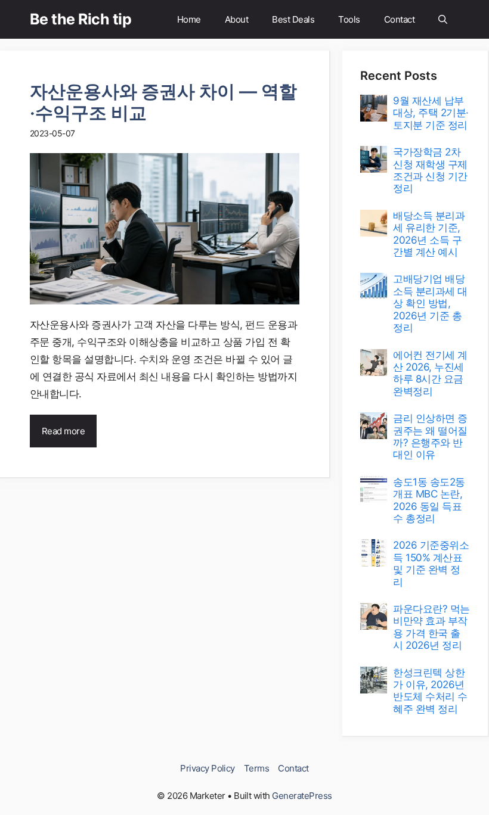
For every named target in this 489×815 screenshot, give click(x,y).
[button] (442, 19)
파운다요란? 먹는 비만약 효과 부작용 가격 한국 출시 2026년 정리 (431, 627)
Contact (399, 19)
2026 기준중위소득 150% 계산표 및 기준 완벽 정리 (431, 563)
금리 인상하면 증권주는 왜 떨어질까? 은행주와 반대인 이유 (430, 436)
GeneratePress (302, 795)
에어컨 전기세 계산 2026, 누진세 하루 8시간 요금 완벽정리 (430, 373)
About (236, 19)
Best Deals (293, 19)
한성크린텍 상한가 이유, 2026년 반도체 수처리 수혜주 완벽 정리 (430, 691)
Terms (256, 768)
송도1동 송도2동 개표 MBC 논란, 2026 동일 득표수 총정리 (429, 500)
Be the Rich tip (80, 19)
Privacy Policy (207, 768)
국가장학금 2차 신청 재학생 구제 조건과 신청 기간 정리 (430, 170)
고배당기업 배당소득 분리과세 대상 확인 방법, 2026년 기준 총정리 (430, 303)
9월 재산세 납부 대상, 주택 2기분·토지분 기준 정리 (430, 113)
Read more (63, 431)
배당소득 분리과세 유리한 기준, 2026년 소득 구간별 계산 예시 (429, 234)
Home (189, 19)
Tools (349, 19)
